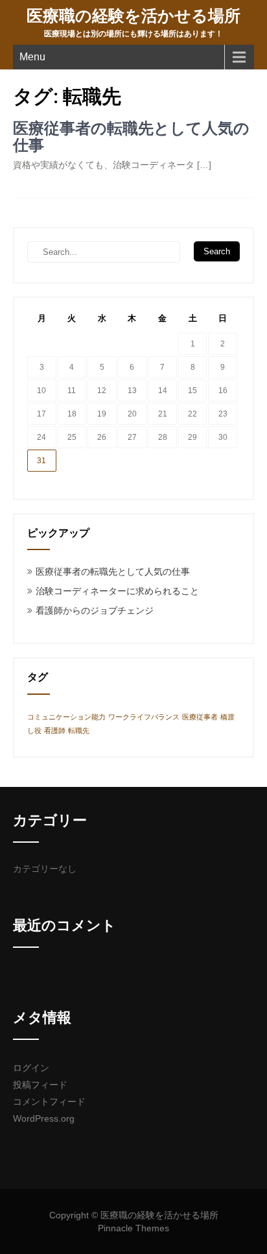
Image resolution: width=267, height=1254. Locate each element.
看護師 (54, 730)
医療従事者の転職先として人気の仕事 (131, 136)
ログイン (31, 1068)
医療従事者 (200, 717)
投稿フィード (40, 1084)
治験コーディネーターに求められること (117, 591)
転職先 (78, 730)
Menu (32, 56)
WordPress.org (44, 1118)
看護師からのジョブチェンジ (95, 610)
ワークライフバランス (144, 717)
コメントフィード (49, 1101)
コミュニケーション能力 (66, 717)
